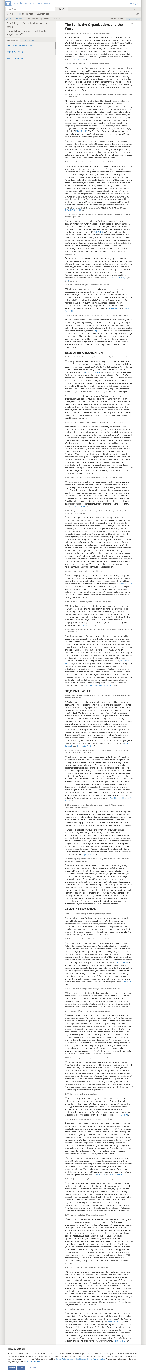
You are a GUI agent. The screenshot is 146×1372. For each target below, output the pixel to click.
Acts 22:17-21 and (93, 685)
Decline (21, 1368)
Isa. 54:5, (78, 506)
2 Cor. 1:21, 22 (71, 280)
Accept (12, 1368)
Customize (32, 1368)
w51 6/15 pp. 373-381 (16, 18)
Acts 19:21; (114, 798)
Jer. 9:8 (125, 1115)
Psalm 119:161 (113, 1321)
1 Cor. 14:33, (85, 625)
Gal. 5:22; (128, 308)
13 (83, 506)
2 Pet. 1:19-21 (81, 131)
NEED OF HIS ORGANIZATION (19, 45)
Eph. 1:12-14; (114, 277)
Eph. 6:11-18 (100, 1174)
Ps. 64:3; (118, 1115)
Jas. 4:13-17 (89, 854)
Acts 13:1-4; (124, 661)
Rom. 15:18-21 (107, 685)
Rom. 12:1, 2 (120, 1341)
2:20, (122, 277)
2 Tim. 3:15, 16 (78, 59)
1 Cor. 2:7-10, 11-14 (73, 210)
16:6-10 (96, 372)
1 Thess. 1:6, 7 (113, 308)
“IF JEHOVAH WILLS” (15, 52)
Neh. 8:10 (69, 311)
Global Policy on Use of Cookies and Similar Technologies (80, 1359)
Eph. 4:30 (99, 330)
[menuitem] (139, 9)
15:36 (67, 663)
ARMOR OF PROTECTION (17, 58)
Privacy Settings (33, 1361)
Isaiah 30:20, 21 (125, 583)
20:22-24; (123, 798)
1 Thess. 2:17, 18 (84, 746)
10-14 (67, 800)
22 (126, 277)
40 (91, 625)
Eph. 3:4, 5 (98, 232)
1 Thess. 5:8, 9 (116, 1174)
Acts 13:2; (89, 372)
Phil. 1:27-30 (122, 962)
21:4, (129, 798)
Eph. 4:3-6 (127, 981)
